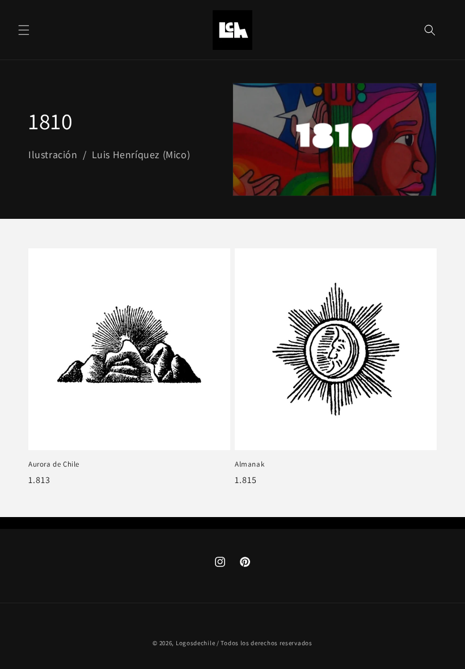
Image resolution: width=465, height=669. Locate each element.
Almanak (249, 464)
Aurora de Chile (53, 464)
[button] (23, 30)
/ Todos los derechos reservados (264, 643)
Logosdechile (195, 643)
